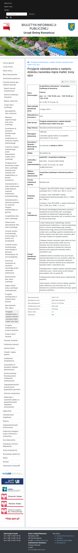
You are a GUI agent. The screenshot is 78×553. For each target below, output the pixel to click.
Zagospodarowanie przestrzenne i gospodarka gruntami (12, 387)
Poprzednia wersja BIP (11, 466)
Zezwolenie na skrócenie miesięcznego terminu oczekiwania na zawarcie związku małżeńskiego (12, 136)
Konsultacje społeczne (11, 454)
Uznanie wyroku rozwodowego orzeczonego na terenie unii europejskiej (11, 236)
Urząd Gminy (8, 67)
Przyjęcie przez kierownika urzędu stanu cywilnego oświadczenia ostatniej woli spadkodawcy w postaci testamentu (12, 171)
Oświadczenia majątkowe (8, 416)
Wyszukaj (31, 14)
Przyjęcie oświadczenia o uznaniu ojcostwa (11, 327)
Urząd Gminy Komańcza (65, 536)
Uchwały (60, 538)
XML (74, 82)
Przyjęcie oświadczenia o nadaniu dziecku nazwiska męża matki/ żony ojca (12, 316)
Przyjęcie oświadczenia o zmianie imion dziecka (11, 298)
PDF (67, 82)
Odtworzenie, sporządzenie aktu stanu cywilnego (12, 224)
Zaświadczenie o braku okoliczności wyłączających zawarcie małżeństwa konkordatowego (12, 190)
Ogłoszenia (7, 411)
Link (53, 312)
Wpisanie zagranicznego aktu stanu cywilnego (10, 121)
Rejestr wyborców (11, 101)
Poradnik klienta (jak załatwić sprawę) (10, 83)
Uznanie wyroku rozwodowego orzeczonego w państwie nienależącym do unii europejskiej (11, 251)
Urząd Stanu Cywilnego (9, 106)
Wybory (6, 421)
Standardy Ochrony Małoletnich (10, 445)
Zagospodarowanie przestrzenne (10, 426)
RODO (5, 458)
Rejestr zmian (8, 6)
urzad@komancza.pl (40, 540)
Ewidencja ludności (11, 344)
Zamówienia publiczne (11, 78)
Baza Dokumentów (10, 74)
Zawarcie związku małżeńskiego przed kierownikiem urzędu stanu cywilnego (12, 153)
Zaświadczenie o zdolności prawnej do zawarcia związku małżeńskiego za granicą (12, 206)
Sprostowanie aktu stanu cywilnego (10, 279)
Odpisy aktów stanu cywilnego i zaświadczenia (11, 288)
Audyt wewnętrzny (10, 450)
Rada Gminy (7, 71)
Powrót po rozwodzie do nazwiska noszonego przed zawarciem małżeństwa (11, 267)
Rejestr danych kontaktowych (9, 89)
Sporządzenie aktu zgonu (10, 306)
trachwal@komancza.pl (36, 550)
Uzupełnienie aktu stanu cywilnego (12, 217)
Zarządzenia (61, 543)
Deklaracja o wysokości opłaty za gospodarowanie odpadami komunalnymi (11, 402)
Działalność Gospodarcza (9, 359)
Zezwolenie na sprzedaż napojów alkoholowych (11, 367)
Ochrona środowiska (12, 393)
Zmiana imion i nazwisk (10, 335)
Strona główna (8, 63)
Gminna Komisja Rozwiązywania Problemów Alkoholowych (10, 377)
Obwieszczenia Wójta (64, 540)
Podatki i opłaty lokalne (10, 353)
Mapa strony (8, 3)
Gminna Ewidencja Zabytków (11, 96)
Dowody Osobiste (11, 340)
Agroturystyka (9, 348)
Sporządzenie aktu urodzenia (10, 112)
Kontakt (6, 10)
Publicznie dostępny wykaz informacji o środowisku (10, 433)
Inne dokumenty (9, 440)
